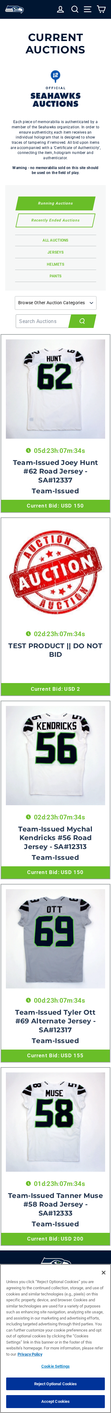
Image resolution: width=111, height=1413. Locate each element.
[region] (55, 1338)
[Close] (103, 1272)
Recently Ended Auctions (55, 220)
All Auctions (55, 240)
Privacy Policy (30, 1354)
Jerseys (55, 252)
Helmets (55, 264)
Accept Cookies (55, 1401)
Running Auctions (55, 203)
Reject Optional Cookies (55, 1384)
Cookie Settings (55, 1366)
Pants (56, 276)
